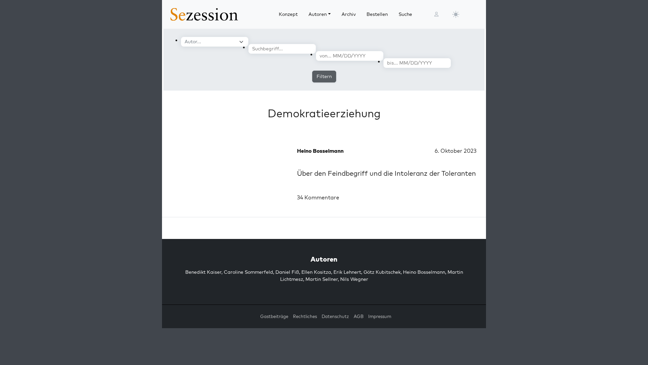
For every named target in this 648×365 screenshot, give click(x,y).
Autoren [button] (317, 14)
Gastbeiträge (274, 316)
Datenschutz (335, 316)
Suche (405, 14)
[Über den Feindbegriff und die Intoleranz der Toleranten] (229, 172)
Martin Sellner (321, 279)
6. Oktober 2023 (456, 150)
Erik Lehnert (347, 272)
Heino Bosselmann (424, 272)
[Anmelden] (436, 14)
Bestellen (377, 14)
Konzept (288, 14)
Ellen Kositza (316, 272)
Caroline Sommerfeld (248, 272)
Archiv (349, 14)
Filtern (324, 76)
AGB (358, 316)
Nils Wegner (354, 279)
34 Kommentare (318, 197)
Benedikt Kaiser (203, 272)
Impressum (379, 316)
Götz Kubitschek (382, 272)
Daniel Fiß (287, 272)
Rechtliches (305, 316)
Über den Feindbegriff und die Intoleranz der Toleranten (386, 173)
